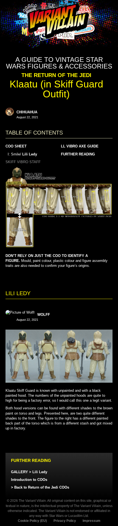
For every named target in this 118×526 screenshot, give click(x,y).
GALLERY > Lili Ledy (29, 472)
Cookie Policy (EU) (32, 521)
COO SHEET (16, 146)
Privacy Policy (65, 521)
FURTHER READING (78, 154)
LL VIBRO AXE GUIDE (80, 146)
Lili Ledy (29, 154)
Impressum (91, 521)
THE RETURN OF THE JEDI (56, 75)
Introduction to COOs (29, 480)
